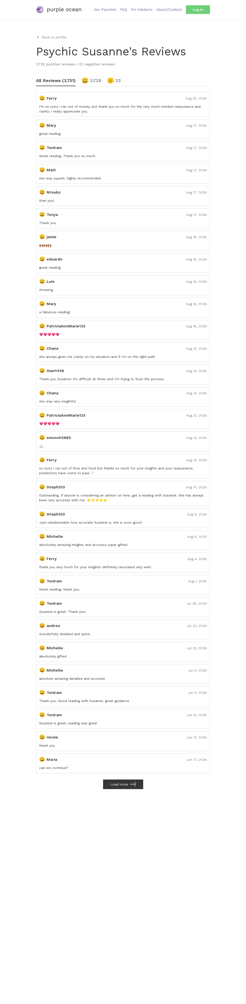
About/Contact (169, 9)
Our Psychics (105, 9)
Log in (198, 10)
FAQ (123, 9)
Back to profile (54, 37)
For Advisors (142, 9)
